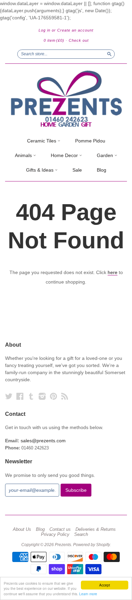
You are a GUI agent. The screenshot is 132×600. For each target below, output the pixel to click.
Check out (79, 40)
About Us (22, 529)
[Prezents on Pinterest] (53, 396)
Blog (101, 170)
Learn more (88, 593)
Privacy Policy (55, 534)
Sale (77, 170)
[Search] (109, 54)
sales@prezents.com (43, 440)
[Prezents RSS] (64, 396)
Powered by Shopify (91, 544)
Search (81, 534)
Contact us (60, 529)
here (112, 272)
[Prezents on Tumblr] (31, 396)
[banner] (66, 99)
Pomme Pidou (90, 140)
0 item (54, 40)
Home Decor (65, 155)
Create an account (75, 30)
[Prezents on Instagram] (42, 396)
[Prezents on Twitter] (9, 396)
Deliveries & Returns (95, 529)
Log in (44, 30)
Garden (105, 155)
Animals (24, 155)
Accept (104, 584)
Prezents (63, 544)
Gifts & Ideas (40, 170)
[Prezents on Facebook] (20, 396)
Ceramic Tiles (42, 140)
